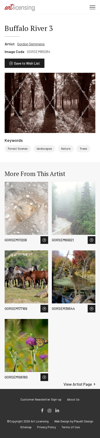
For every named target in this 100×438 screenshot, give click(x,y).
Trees (83, 148)
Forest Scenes (18, 148)
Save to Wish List (27, 63)
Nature (65, 148)
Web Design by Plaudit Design (73, 421)
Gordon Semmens (31, 44)
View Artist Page (77, 384)
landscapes (44, 148)
